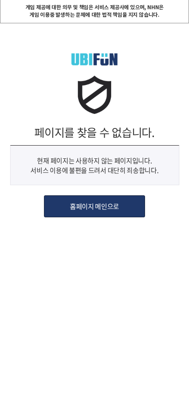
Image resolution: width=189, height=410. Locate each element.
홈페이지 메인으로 (94, 206)
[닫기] (181, 7)
